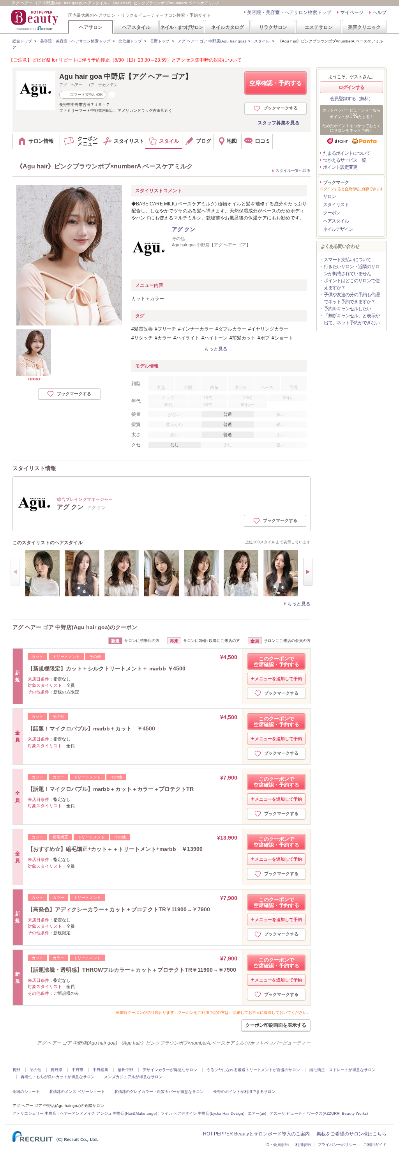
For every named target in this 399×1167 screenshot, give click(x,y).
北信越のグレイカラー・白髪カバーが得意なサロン (159, 1091)
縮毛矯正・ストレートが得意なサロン (342, 1070)
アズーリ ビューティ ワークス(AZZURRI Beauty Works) (319, 1113)
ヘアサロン (90, 27)
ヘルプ (380, 12)
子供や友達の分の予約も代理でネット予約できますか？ (352, 298)
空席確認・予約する (275, 83)
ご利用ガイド (375, 1144)
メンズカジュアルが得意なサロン (133, 1077)
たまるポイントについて (346, 153)
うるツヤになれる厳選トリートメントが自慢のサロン (253, 1070)
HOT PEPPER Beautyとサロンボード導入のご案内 (256, 1134)
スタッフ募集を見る (279, 123)
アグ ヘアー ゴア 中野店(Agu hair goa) (212, 41)
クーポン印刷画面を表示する (275, 1025)
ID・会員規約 (277, 1144)
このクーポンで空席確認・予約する (276, 661)
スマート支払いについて (347, 259)
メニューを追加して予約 (278, 678)
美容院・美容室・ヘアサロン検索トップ (289, 12)
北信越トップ (130, 41)
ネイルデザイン (338, 229)
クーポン (331, 213)
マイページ (352, 12)
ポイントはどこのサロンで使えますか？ (352, 284)
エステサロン (319, 27)
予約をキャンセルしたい (347, 308)
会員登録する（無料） (351, 98)
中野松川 (100, 1070)
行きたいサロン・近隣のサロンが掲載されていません (352, 270)
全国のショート (26, 1091)
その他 (35, 1070)
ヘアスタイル (136, 27)
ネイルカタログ (227, 27)
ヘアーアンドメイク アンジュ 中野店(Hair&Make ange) (108, 1113)
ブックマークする (280, 108)
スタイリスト (336, 204)
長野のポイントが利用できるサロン (244, 1091)
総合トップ (22, 41)
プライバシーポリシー (337, 1144)
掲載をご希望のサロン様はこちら (351, 1134)
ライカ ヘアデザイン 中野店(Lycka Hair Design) (202, 1113)
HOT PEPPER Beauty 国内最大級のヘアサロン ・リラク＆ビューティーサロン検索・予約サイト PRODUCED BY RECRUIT (35, 20)
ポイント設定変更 (340, 167)
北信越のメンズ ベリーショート (77, 1091)
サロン (329, 196)
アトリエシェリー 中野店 (34, 1113)
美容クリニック (364, 27)
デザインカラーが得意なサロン (170, 1070)
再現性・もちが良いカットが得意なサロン (58, 1077)
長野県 (56, 1070)
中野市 (77, 1070)
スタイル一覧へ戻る (293, 170)
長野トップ (159, 41)
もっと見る (299, 603)
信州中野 (125, 1070)
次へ (307, 572)
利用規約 (303, 1144)
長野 (16, 1070)
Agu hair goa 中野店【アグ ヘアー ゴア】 (125, 76)
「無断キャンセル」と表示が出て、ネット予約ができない (352, 319)
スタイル (262, 41)
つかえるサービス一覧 (344, 160)
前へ (15, 572)
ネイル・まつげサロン (182, 27)
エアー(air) (257, 1113)
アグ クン (183, 229)
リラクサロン (273, 27)
